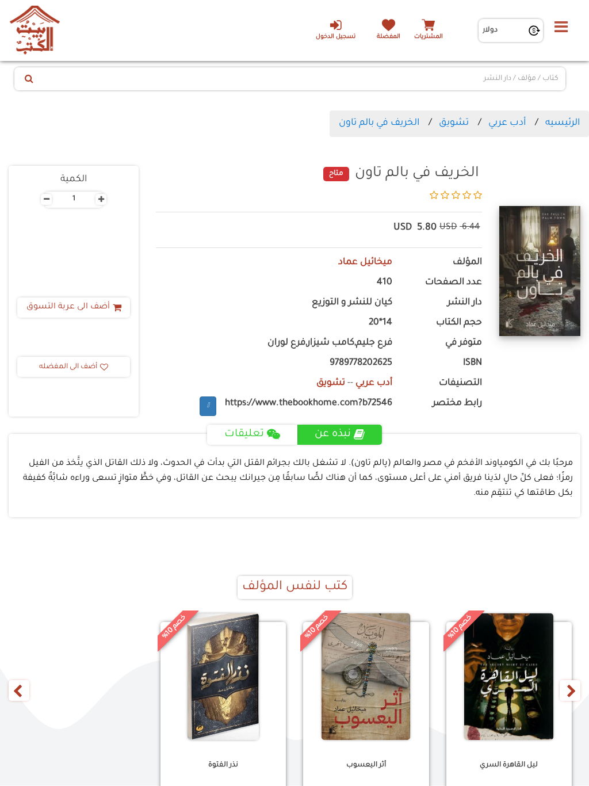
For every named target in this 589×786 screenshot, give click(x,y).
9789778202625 (361, 363)
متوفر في (463, 343)
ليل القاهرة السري (509, 765)
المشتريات (428, 37)
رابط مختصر (457, 404)
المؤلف (467, 263)
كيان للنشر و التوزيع (352, 303)
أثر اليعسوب (366, 765)
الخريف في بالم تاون (379, 123)
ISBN (472, 363)
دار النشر (465, 303)
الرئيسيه (562, 123)
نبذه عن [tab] (333, 434)
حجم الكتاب (459, 323)
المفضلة (388, 37)
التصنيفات (460, 383)
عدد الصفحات (453, 283)
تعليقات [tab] (244, 434)
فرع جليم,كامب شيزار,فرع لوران (329, 343)
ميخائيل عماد (365, 263)
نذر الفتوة (223, 765)
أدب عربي (507, 123)
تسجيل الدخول (335, 37)
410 (384, 283)
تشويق (454, 123)
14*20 (380, 323)
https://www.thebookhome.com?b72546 (308, 404)
